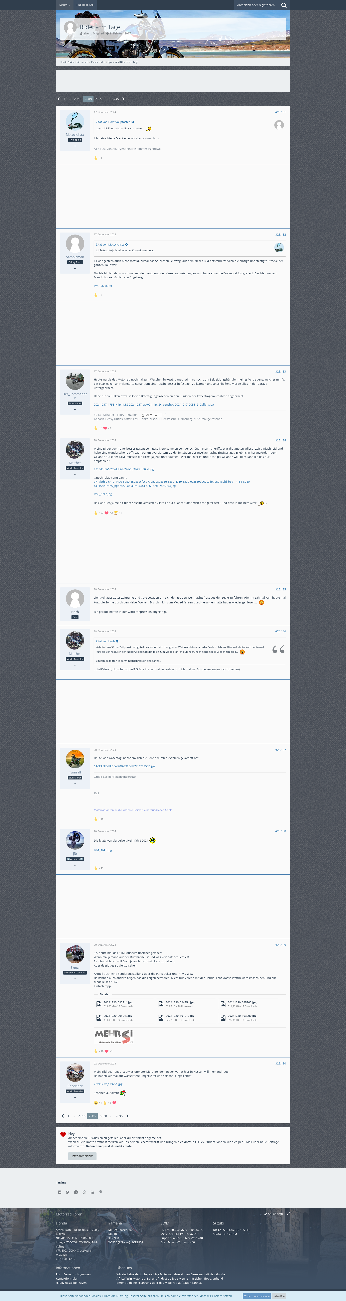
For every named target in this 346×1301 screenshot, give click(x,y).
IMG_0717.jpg (103, 494)
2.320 (99, 99)
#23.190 (280, 1063)
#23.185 (280, 589)
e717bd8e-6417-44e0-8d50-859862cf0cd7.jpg (124, 481)
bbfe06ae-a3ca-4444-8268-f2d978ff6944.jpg (147, 486)
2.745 (115, 99)
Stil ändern (275, 1214)
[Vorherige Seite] (59, 99)
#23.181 (280, 112)
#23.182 (280, 234)
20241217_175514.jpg (108, 404)
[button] (59, 1192)
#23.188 (280, 831)
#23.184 (280, 440)
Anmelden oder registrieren (256, 5)
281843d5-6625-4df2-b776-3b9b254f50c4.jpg (124, 469)
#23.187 (280, 750)
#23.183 (280, 371)
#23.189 (280, 945)
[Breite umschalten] (288, 1214)
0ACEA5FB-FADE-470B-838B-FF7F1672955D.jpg (124, 766)
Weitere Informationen (257, 1296)
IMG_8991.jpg (103, 850)
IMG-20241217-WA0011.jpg (141, 404)
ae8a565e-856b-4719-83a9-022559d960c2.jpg (184, 481)
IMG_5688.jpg (103, 286)
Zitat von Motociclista (110, 244)
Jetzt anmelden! (82, 1156)
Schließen (279, 1296)
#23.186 (280, 631)
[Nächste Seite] (123, 99)
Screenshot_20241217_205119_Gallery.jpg (186, 404)
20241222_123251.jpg (108, 1084)
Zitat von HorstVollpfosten (113, 122)
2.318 (77, 99)
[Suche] (284, 5)
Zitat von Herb (105, 641)
